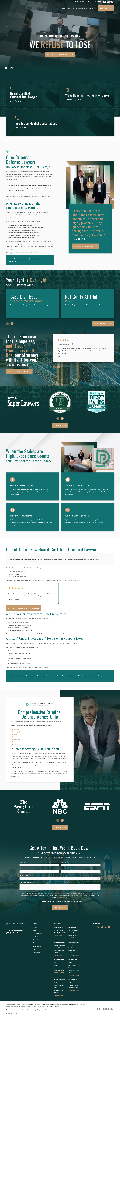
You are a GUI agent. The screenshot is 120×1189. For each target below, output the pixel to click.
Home (63, 8)
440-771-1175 (108, 2)
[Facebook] (94, 927)
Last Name (64, 862)
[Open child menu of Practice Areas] (86, 8)
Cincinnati (16, 739)
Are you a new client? (26, 875)
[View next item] (12, 323)
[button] (11, 68)
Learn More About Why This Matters (23, 608)
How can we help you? (26, 882)
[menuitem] (8, 1013)
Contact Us (36, 952)
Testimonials (14, 2)
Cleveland (16, 729)
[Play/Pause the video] (6, 68)
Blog (29, 2)
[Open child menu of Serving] (94, 8)
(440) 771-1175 (12, 932)
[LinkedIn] (105, 927)
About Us (69, 8)
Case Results (22, 2)
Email (62, 869)
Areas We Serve (37, 940)
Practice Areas (80, 8)
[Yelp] (98, 927)
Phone (21, 869)
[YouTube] (109, 927)
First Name (23, 862)
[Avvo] (102, 927)
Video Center (35, 2)
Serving (91, 8)
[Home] (40, 704)
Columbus (16, 744)
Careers (35, 937)
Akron (15, 734)
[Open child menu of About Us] (73, 8)
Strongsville (17, 732)
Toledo (15, 737)
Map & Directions (59, 935)
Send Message (60, 907)
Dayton (15, 742)
